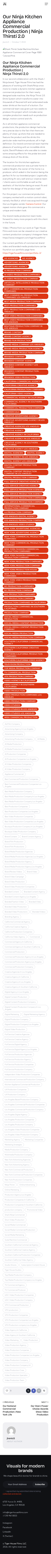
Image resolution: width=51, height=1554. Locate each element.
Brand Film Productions (14, 846)
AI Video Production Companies (22, 275)
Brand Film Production (17, 340)
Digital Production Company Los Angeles (22, 1024)
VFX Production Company (19, 676)
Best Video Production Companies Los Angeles (23, 321)
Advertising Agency (15, 266)
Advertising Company (14, 734)
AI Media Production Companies (18, 749)
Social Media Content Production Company (23, 628)
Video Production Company (20, 701)
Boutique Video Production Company (20, 831)
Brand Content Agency (17, 336)
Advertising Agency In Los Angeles (19, 729)
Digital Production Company (20, 477)
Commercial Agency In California (23, 398)
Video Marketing (11, 1340)
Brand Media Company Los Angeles (24, 344)
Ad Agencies (11, 258)
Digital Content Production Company (20, 466)
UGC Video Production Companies (19, 1295)
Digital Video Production (15, 1029)
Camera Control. (34, 204)
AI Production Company (17, 270)
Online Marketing (12, 1190)
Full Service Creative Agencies (22, 482)
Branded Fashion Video (14, 902)
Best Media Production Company (22, 301)
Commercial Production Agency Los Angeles (23, 962)
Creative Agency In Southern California (21, 444)
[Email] (39, 1390)
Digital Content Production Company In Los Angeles (20, 472)
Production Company (16, 613)
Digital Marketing (12, 1014)
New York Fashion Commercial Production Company (21, 556)
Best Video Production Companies (23, 316)
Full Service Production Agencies (23, 490)
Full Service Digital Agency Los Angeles (21, 1049)
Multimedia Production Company (18, 1155)
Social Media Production (18, 633)
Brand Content (13, 332)
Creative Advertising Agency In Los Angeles (24, 421)
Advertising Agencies (16, 262)
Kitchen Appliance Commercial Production (22, 1084)
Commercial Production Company (23, 408)
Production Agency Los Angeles (18, 1195)
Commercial (35, 937)
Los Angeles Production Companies (19, 1119)
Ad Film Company (12, 724)
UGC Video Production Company (19, 1300)
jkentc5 (11, 1438)
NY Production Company (18, 590)
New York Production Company (22, 566)
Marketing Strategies (13, 1145)
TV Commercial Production (20, 672)
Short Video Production (14, 1220)
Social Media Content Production (23, 623)
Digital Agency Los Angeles (20, 461)
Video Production (14, 691)
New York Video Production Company (20, 581)
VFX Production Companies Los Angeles (21, 1320)
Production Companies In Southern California (24, 607)
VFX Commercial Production (17, 1305)
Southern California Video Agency (24, 660)
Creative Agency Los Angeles (21, 449)
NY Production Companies (19, 586)
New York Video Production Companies (20, 575)
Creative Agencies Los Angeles (21, 426)
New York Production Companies (23, 561)
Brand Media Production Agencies (19, 851)
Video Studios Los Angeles (19, 713)
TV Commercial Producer (15, 1290)
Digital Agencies (13, 453)
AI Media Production (13, 744)
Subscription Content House (33, 1265)
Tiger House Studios (13, 1270)
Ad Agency (28, 258)
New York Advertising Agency (21, 532)
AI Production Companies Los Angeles (20, 759)
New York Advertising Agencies (22, 528)
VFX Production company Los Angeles (21, 1325)
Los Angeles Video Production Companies (22, 1129)
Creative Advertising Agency (21, 416)
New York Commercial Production (19, 1170)
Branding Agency (12, 917)
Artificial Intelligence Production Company (24, 284)
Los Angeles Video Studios (19, 524)
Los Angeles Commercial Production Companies (25, 1104)
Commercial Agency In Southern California (23, 403)
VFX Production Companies (16, 1315)
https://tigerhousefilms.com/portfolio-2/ (22, 253)
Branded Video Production (19, 377)
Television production (17, 664)
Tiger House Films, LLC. (16, 1543)
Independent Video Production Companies (22, 1074)
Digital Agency (35, 453)
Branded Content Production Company (21, 372)
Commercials (11, 412)
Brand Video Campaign (14, 877)
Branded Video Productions (16, 912)
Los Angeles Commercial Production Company (24, 1109)
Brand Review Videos (13, 872)
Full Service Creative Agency (21, 486)
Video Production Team (14, 1380)
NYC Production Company (19, 598)
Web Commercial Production (20, 717)
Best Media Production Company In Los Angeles (24, 796)
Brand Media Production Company (24, 353)
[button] (46, 4)
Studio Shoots (10, 1265)
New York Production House (20, 570)
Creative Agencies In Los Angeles (18, 972)
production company (13, 1210)
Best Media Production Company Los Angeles (23, 801)
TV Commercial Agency (14, 1285)
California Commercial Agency (22, 381)
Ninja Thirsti (10, 1185)
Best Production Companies (20, 305)
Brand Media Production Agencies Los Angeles (24, 857)
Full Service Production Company (23, 502)
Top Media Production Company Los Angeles (23, 1280)
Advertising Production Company (19, 739)
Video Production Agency (15, 1345)
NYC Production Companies (19, 594)
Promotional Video (35, 1210)
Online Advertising (27, 1185)
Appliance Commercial (14, 774)
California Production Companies (23, 389)
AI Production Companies (15, 754)
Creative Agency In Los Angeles (22, 438)
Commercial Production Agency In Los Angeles (24, 957)
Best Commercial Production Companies (21, 290)
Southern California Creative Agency (21, 649)
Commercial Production (14, 952)
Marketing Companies (34, 1140)
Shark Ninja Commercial (15, 1215)
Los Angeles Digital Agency (20, 516)
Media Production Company (16, 1150)
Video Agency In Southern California (19, 685)
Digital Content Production (16, 997)
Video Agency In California (19, 680)
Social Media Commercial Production (18, 618)
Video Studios (12, 705)
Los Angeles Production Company (23, 520)
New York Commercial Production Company (24, 544)
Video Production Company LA (18, 1365)
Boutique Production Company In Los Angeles (23, 327)
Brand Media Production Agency (23, 348)
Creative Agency (14, 430)
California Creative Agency (20, 385)
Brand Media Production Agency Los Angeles (23, 867)
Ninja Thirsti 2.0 (15, 74)
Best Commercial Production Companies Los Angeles (21, 296)
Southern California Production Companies (23, 655)
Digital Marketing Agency (34, 1014)
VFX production (11, 1310)
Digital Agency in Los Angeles (17, 992)
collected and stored (12, 1494)
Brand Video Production (15, 882)
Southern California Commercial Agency (23, 642)
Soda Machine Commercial (16, 1240)
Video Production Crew (14, 1370)
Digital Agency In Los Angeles (21, 457)
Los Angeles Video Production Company (21, 1134)
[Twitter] (28, 1390)
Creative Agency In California (21, 434)
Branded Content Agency (19, 361)
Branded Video (35, 902)
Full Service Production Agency (23, 494)
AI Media (41, 739)
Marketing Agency (12, 1140)
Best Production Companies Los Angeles (22, 310)
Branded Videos (38, 912)
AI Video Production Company (21, 279)
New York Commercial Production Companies (24, 538)
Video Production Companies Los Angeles (23, 696)
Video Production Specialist (16, 1375)
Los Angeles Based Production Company (21, 1099)
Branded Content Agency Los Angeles (21, 366)
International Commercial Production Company (19, 507)
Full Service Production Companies (24, 498)
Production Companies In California (25, 602)
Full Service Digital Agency (16, 1044)
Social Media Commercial (15, 1225)
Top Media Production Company (22, 668)
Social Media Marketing (14, 1235)
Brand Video (32, 872)
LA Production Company (18, 512)
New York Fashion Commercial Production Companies (21, 550)
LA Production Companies (16, 1089)
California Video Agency (18, 393)
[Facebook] (33, 1390)
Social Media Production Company (24, 637)
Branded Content (14, 357)
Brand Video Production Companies (19, 887)
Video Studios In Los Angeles (20, 709)
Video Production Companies (17, 1350)
